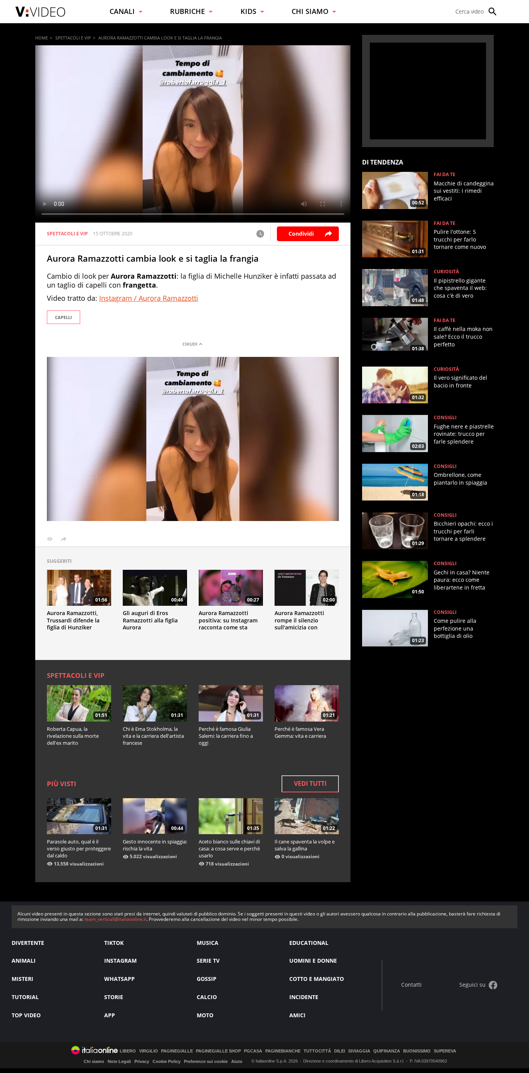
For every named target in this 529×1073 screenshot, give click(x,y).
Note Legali (119, 1061)
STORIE (113, 997)
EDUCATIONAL (308, 942)
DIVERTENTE (28, 942)
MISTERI (22, 978)
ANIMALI (24, 960)
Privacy (141, 1061)
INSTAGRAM (120, 960)
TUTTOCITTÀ (317, 1051)
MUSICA (207, 942)
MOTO (205, 1015)
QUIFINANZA (386, 1051)
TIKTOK (114, 942)
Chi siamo (94, 1061)
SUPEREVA (445, 1051)
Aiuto (236, 1061)
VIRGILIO (148, 1051)
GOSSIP (206, 978)
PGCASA (253, 1051)
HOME (41, 38)
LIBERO (128, 1051)
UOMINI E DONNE (313, 960)
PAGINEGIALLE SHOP (218, 1051)
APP (109, 1015)
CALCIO (207, 997)
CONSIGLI (445, 417)
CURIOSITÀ (446, 271)
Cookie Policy (166, 1061)
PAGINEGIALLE (177, 1051)
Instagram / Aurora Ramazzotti (148, 298)
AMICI (297, 1015)
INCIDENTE (303, 997)
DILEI (339, 1051)
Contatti (411, 985)
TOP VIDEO (26, 1015)
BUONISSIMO (417, 1051)
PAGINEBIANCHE (283, 1051)
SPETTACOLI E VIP (73, 38)
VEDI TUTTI (310, 783)
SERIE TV (208, 960)
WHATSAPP (119, 978)
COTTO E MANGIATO (316, 978)
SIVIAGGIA (359, 1051)
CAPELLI (63, 317)
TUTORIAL (25, 997)
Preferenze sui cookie (206, 1061)
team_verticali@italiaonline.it (115, 919)
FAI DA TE (444, 174)
